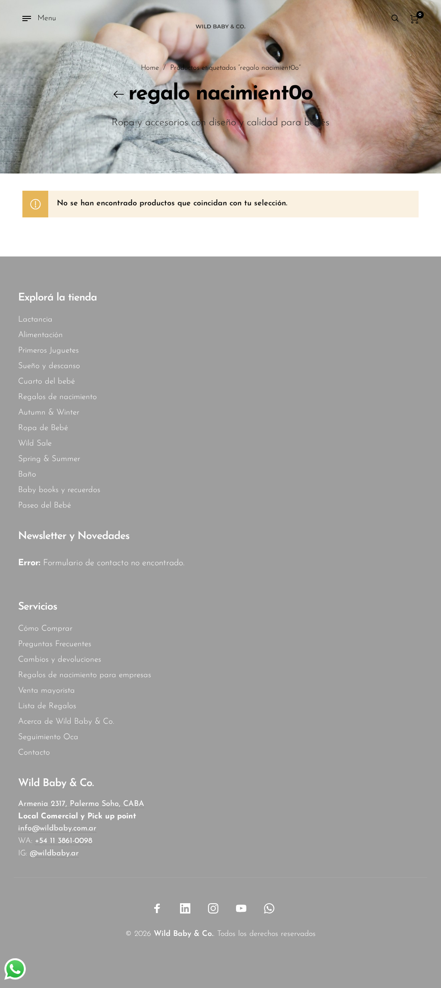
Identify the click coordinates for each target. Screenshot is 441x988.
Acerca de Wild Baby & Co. (66, 722)
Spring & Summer (49, 459)
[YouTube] (241, 908)
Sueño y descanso (49, 366)
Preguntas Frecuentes (54, 644)
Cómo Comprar (45, 629)
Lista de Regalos (47, 706)
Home (150, 68)
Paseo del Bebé (44, 506)
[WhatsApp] (269, 908)
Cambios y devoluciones (59, 660)
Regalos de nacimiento (57, 397)
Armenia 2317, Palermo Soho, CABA (81, 804)
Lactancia (35, 320)
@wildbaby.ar (54, 854)
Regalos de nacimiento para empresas (84, 675)
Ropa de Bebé (43, 428)
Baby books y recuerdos (59, 490)
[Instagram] (213, 908)
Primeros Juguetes (48, 351)
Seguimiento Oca (48, 737)
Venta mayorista (46, 691)
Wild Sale (35, 444)
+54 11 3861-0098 (63, 841)
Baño (27, 475)
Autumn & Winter (48, 413)
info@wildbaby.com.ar (57, 829)
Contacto (34, 753)
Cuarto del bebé (46, 382)
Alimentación (40, 335)
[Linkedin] (185, 908)
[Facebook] (157, 908)
